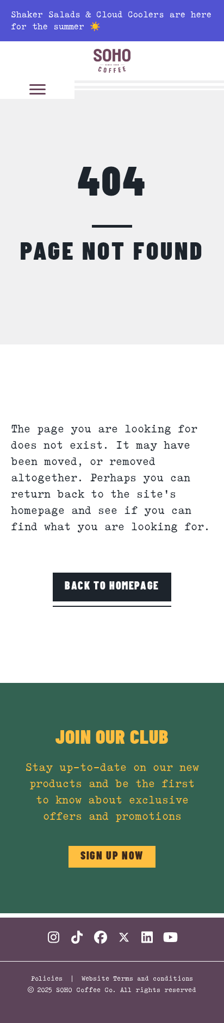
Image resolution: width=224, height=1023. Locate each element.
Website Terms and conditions (137, 978)
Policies (47, 978)
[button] (112, 587)
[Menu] (37, 89)
